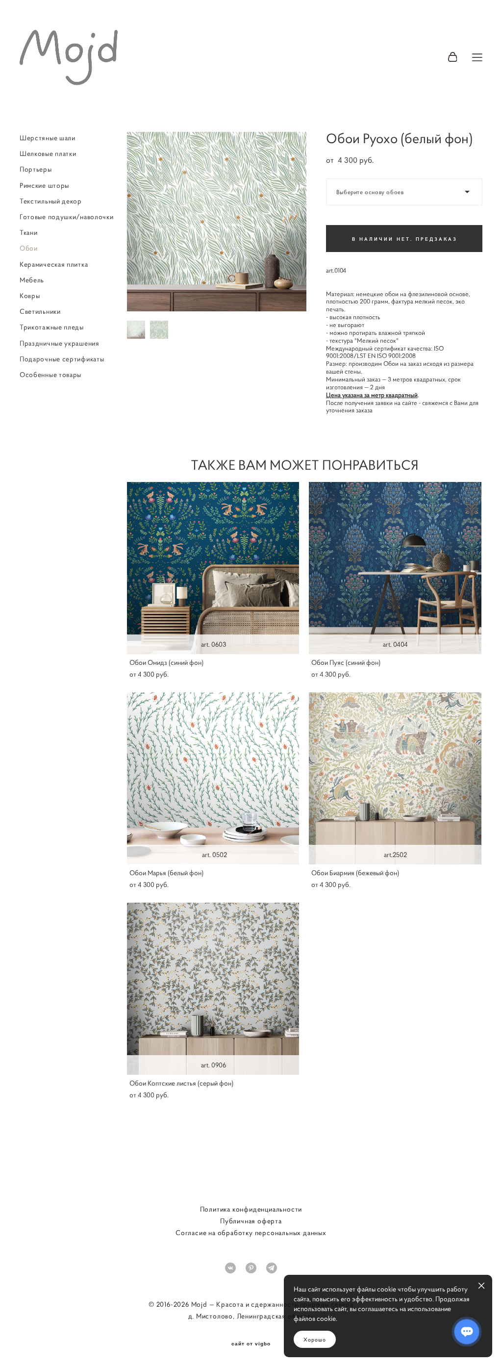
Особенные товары (50, 374)
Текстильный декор (51, 201)
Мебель (32, 280)
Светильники (40, 311)
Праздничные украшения (60, 343)
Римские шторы (44, 185)
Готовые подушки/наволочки (67, 216)
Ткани (29, 232)
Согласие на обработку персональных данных (251, 1232)
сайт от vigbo (251, 1344)
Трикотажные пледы (52, 327)
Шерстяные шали (47, 137)
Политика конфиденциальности (251, 1209)
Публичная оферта (251, 1220)
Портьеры (36, 169)
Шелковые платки (48, 153)
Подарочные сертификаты (62, 358)
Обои (29, 248)
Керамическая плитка (54, 264)
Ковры (30, 295)
